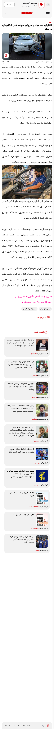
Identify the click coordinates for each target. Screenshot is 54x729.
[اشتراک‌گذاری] (43, 725)
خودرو (49, 22)
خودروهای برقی (45, 309)
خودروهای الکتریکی (29, 309)
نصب (9, 4)
